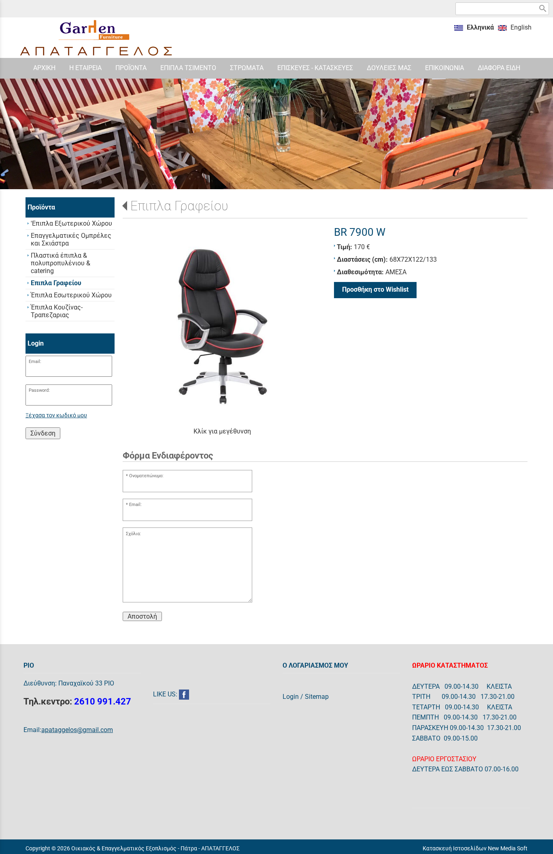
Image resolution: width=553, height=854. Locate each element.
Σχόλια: (133, 533)
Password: (39, 390)
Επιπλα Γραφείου (179, 206)
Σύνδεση (42, 433)
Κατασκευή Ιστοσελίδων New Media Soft (475, 848)
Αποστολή (142, 616)
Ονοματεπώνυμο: (146, 475)
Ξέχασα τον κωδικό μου (56, 415)
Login (291, 696)
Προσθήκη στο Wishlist (375, 289)
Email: (35, 361)
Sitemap (317, 696)
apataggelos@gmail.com (77, 730)
